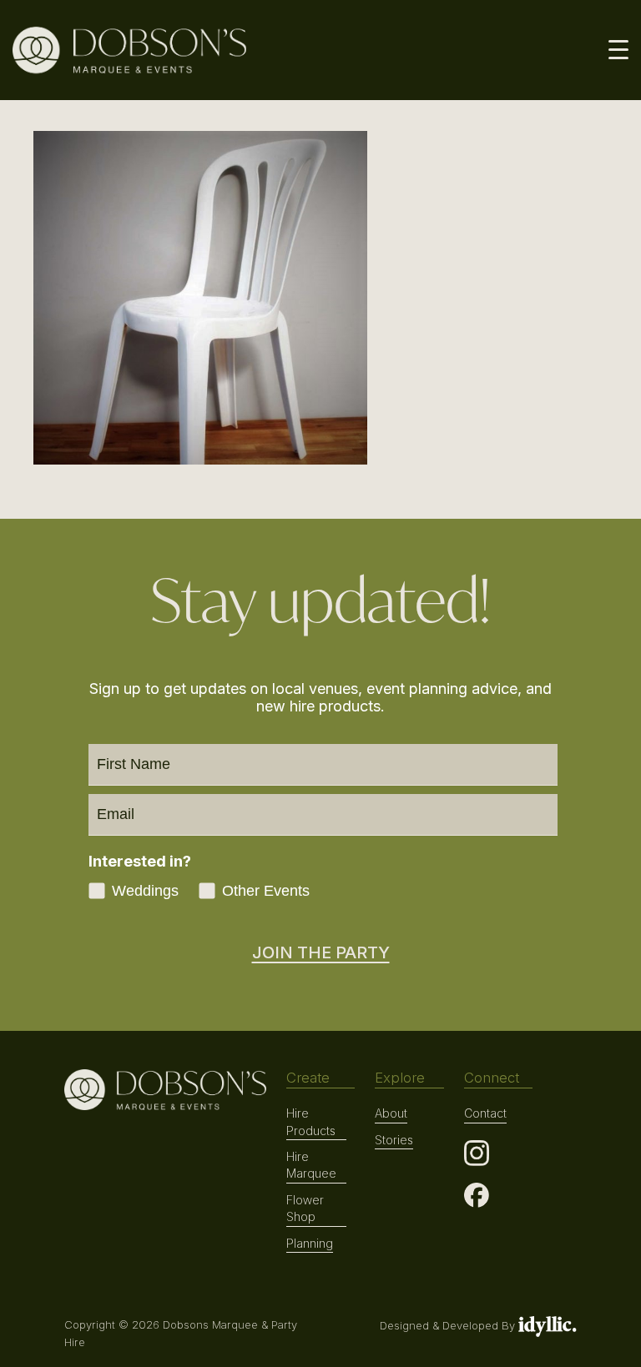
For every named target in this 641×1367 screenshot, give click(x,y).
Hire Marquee (311, 1164)
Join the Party (321, 952)
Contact (485, 1113)
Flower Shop (305, 1208)
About (391, 1113)
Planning (309, 1243)
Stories (394, 1140)
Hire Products (311, 1121)
